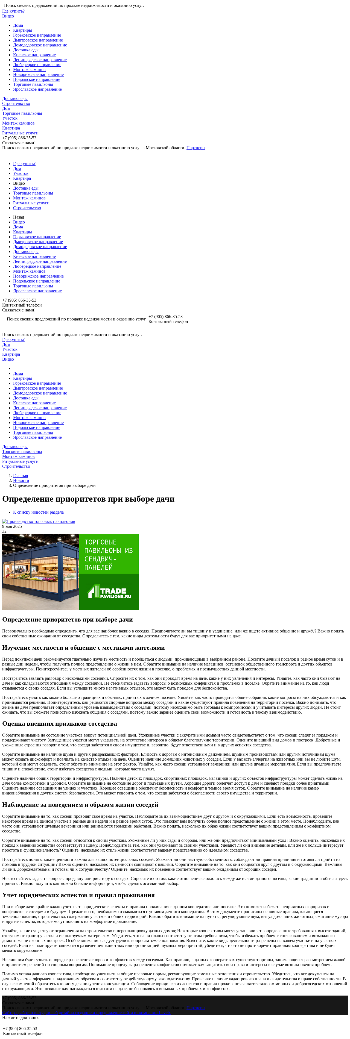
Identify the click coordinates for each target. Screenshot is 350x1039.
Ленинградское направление (40, 59)
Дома (18, 25)
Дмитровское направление (38, 40)
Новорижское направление (38, 74)
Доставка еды (26, 50)
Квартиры (22, 30)
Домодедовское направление (40, 45)
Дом (6, 108)
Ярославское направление (37, 89)
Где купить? (13, 11)
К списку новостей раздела (38, 512)
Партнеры (195, 147)
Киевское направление (34, 54)
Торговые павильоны (33, 84)
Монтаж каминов (29, 69)
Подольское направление (36, 79)
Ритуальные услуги (20, 133)
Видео (8, 16)
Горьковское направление (37, 35)
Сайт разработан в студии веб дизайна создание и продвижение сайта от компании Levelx (86, 1012)
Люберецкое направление (37, 64)
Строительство (16, 103)
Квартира (11, 128)
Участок (10, 118)
